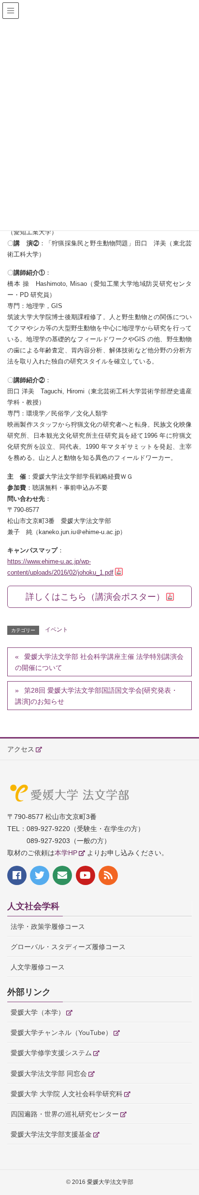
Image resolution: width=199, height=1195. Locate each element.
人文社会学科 (33, 906)
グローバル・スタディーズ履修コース (68, 947)
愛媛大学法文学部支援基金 (51, 1134)
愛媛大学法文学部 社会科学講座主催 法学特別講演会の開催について (99, 662)
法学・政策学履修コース (48, 926)
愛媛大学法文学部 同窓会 (49, 1073)
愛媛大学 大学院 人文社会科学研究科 (67, 1094)
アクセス (20, 749)
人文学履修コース (38, 967)
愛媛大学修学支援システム (51, 1053)
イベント (56, 629)
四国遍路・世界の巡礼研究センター (65, 1114)
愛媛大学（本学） (38, 1012)
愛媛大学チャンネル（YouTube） (61, 1032)
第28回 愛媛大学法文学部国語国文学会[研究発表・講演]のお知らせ (96, 695)
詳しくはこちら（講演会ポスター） (95, 597)
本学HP (66, 853)
